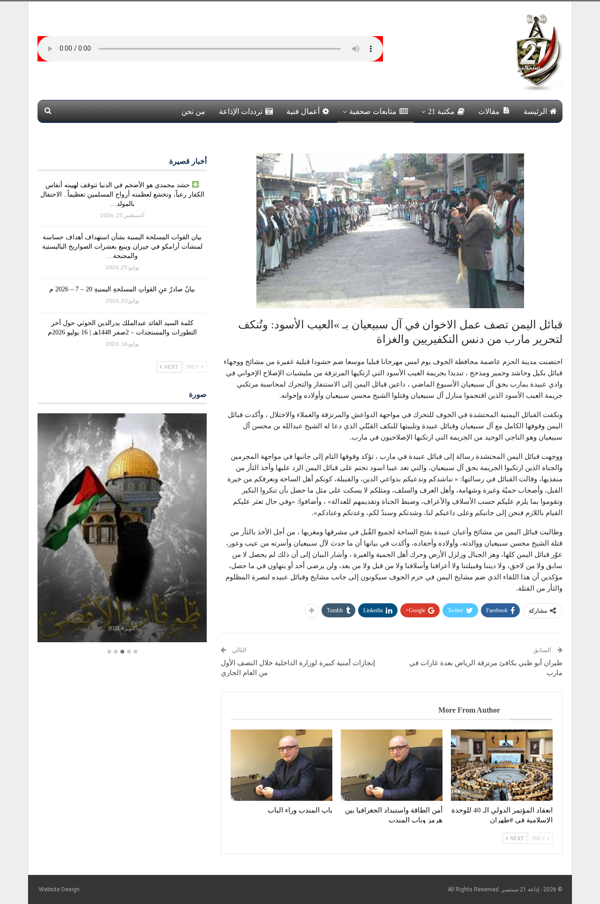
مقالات (489, 111)
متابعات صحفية (373, 111)
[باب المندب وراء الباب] (281, 765)
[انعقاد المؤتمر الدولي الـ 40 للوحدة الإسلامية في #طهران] (502, 765)
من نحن (193, 111)
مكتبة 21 (441, 111)
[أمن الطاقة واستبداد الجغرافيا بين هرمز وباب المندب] (391, 765)
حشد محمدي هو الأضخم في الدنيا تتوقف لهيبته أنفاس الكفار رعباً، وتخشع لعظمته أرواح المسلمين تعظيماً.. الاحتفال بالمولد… (122, 194)
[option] (122, 529)
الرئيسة (535, 111)
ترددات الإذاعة (240, 111)
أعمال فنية (303, 111)
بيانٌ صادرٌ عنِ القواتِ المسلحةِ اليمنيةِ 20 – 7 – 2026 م (122, 289)
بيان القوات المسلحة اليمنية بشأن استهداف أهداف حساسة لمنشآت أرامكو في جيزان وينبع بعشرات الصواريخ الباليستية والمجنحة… (122, 246)
